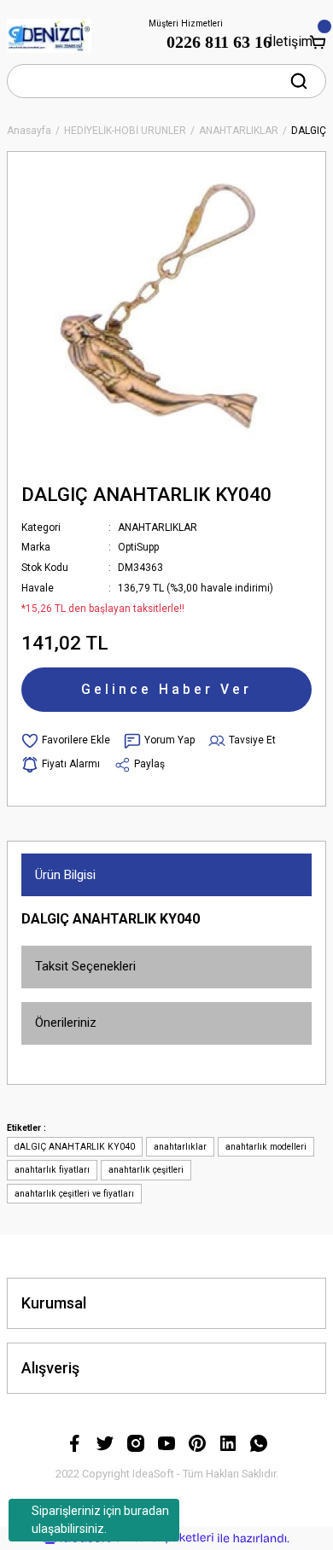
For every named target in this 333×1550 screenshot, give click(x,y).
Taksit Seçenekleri (85, 966)
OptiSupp (138, 547)
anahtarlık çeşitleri (146, 1169)
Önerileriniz (65, 1022)
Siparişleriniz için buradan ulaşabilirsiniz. (100, 1519)
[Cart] (317, 42)
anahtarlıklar (180, 1146)
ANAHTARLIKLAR (157, 527)
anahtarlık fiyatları (52, 1169)
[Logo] (49, 36)
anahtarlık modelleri (266, 1146)
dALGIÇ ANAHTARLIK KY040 (75, 1146)
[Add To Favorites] (65, 740)
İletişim (290, 41)
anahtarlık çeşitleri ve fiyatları (74, 1193)
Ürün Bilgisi (65, 875)
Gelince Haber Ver (166, 689)
